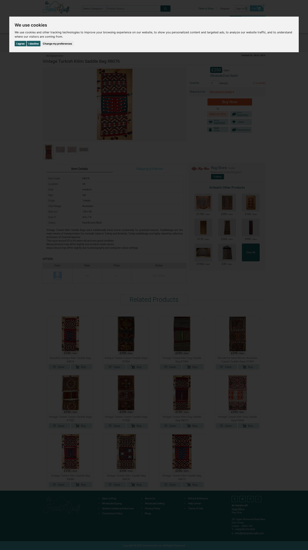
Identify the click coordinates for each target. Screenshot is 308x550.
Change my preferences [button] (57, 43)
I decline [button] (34, 43)
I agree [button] (20, 43)
